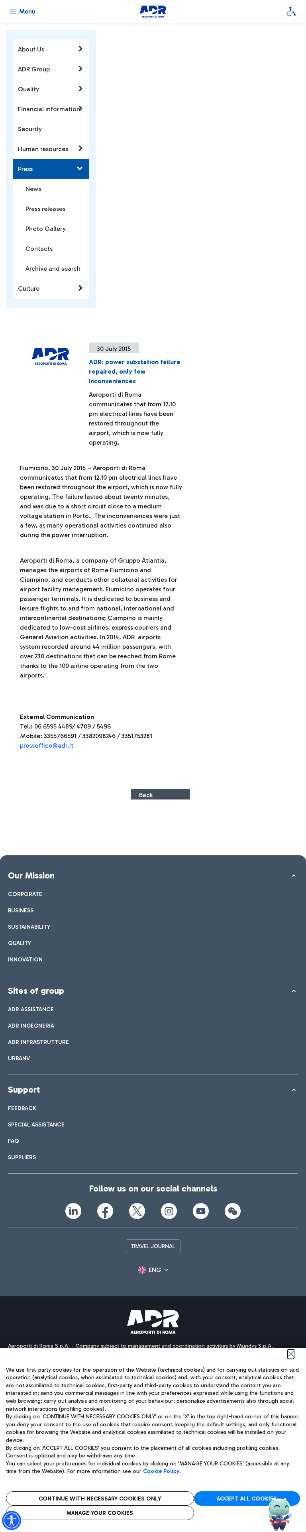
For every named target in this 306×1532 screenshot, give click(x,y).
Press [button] (25, 169)
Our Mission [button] (31, 875)
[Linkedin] (73, 1211)
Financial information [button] (49, 109)
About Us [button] (31, 49)
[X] (137, 1211)
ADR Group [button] (34, 69)
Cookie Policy (161, 1471)
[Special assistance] (291, 11)
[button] (153, 1270)
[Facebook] (105, 1211)
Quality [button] (28, 89)
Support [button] (24, 1089)
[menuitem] (25, 894)
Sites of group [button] (36, 990)
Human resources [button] (43, 149)
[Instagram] (169, 1211)
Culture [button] (28, 288)
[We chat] (233, 1211)
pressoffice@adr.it (46, 745)
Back (146, 795)
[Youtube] (201, 1211)
